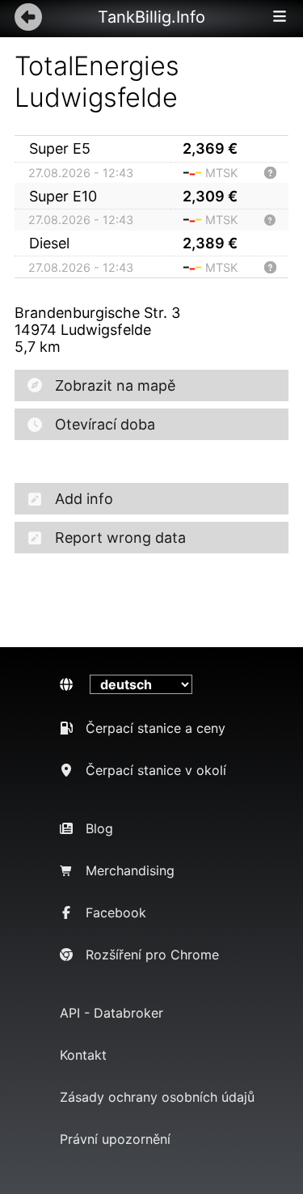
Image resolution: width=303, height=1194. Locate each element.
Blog (99, 828)
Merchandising (130, 870)
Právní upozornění (115, 1139)
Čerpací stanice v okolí (156, 770)
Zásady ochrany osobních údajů (157, 1097)
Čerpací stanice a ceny (155, 728)
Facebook (116, 912)
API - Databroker (111, 1013)
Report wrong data (120, 537)
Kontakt (83, 1055)
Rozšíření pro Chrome (152, 954)
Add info (84, 498)
